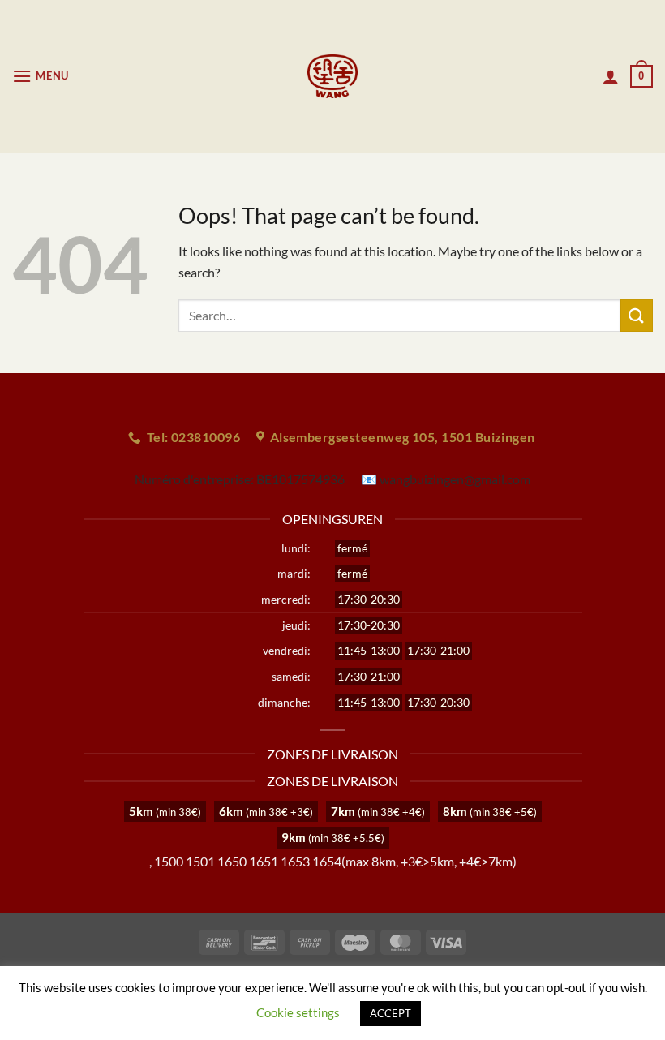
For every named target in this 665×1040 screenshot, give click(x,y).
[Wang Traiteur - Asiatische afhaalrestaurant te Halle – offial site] (333, 76)
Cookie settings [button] (298, 1012)
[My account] (611, 76)
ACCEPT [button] (390, 1013)
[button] (40, 76)
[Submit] (636, 315)
